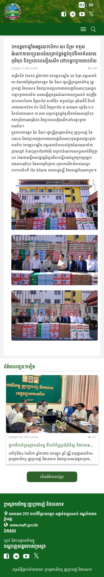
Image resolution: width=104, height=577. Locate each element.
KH (82, 5)
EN (91, 5)
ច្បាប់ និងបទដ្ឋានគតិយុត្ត (19, 540)
